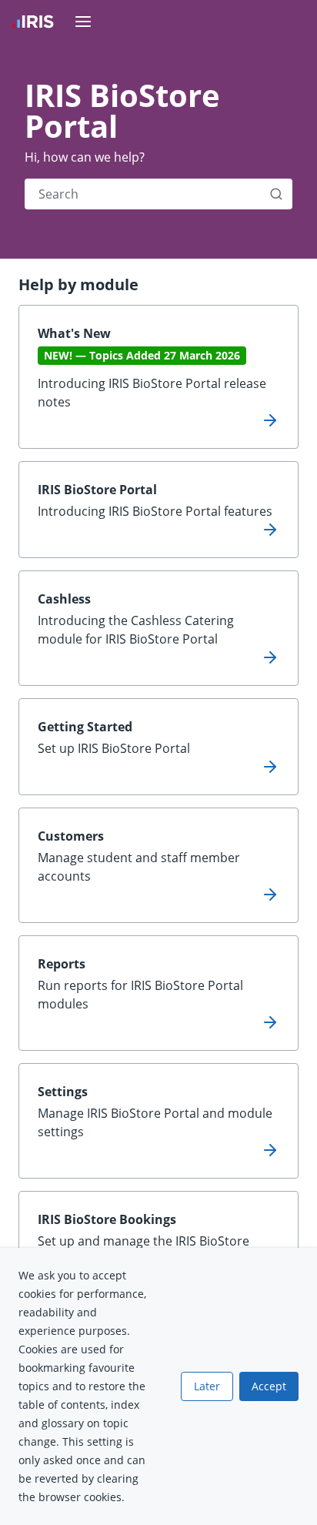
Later (207, 1386)
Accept (269, 1386)
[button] (276, 194)
